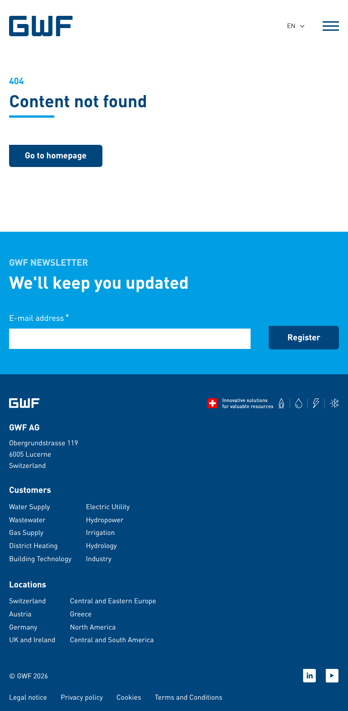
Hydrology (101, 545)
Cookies (128, 696)
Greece (81, 613)
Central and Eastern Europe (113, 600)
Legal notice (28, 696)
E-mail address (39, 317)
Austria (20, 613)
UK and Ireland (32, 639)
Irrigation (100, 532)
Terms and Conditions (188, 696)
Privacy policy (82, 696)
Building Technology (40, 558)
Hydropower (105, 519)
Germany (23, 626)
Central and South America (112, 639)
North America (93, 626)
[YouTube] (332, 675)
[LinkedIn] (309, 675)
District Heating (33, 545)
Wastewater (27, 519)
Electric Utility (108, 506)
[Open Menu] (331, 26)
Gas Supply (26, 532)
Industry (98, 558)
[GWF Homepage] (42, 26)
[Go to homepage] (24, 403)
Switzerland (27, 600)
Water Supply (29, 506)
